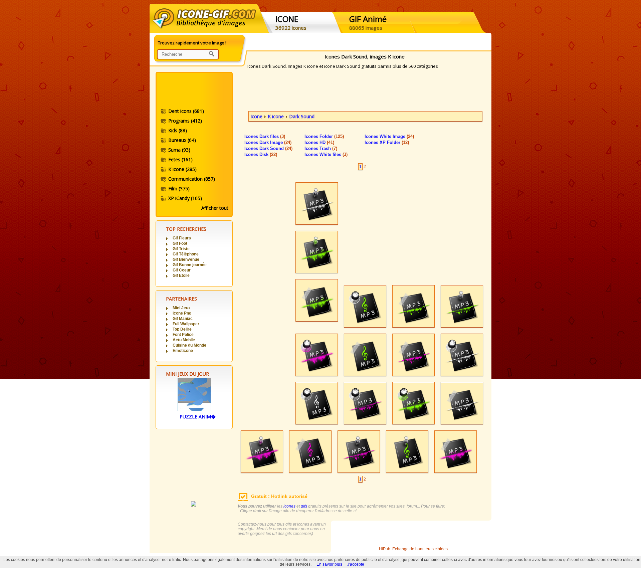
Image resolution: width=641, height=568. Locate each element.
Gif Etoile (181, 275)
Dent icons (186, 111)
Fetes (180, 159)
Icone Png (182, 313)
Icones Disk (260, 154)
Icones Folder (324, 136)
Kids (177, 130)
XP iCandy (185, 198)
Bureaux (182, 140)
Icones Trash (320, 148)
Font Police (183, 334)
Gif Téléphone (186, 254)
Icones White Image (389, 136)
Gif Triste (181, 248)
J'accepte (355, 564)
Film (179, 188)
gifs (304, 506)
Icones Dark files (264, 136)
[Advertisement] (193, 91)
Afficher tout (214, 208)
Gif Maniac (183, 318)
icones (289, 506)
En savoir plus (329, 564)
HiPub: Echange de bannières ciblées (413, 549)
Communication (191, 179)
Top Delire (182, 329)
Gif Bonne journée (190, 264)
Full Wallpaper (186, 324)
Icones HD (319, 142)
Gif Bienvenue (186, 259)
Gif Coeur (182, 270)
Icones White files (326, 154)
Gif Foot (180, 243)
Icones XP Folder (387, 142)
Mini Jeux (182, 308)
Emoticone (183, 350)
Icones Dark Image (267, 142)
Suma (179, 150)
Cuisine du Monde (189, 345)
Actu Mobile (184, 340)
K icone (182, 169)
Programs (185, 121)
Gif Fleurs (182, 238)
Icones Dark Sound (268, 148)
